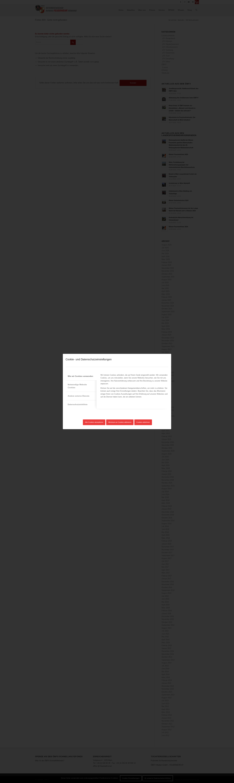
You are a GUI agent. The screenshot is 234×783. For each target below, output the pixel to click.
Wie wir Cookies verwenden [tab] (80, 376)
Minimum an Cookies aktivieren (119, 422)
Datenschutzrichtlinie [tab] (77, 404)
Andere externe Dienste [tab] (78, 396)
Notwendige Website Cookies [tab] (77, 385)
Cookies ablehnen (143, 422)
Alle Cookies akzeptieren (94, 422)
